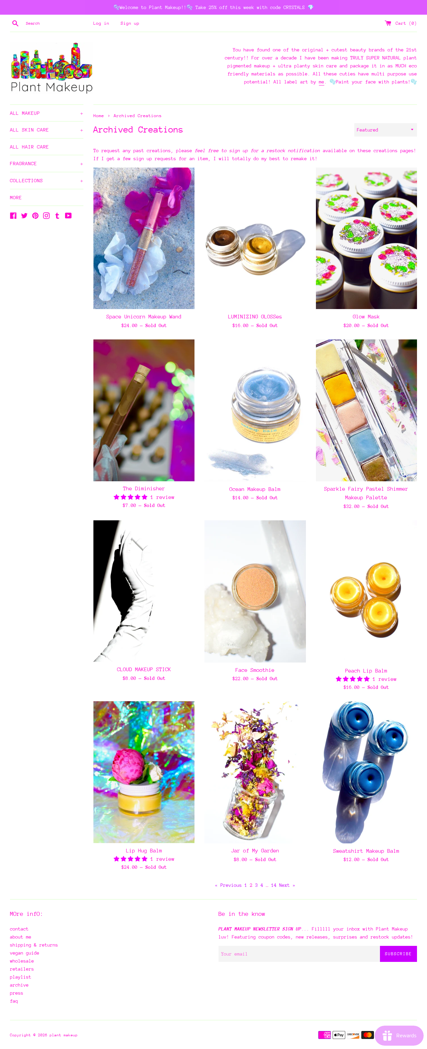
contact (19, 929)
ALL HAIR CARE (29, 147)
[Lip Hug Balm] (143, 772)
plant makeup (64, 1035)
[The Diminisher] (143, 410)
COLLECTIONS (46, 180)
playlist (20, 977)
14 (274, 885)
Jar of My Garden (255, 851)
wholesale (22, 961)
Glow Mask (366, 317)
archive (19, 985)
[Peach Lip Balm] (366, 591)
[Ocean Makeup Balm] (255, 410)
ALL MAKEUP (46, 113)
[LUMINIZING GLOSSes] (255, 238)
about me (20, 937)
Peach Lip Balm (366, 671)
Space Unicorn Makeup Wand (143, 317)
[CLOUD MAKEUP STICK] (143, 591)
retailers (22, 969)
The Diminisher (144, 489)
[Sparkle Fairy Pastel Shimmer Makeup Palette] (366, 410)
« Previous (228, 885)
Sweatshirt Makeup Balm (366, 851)
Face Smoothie (255, 670)
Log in (101, 23)
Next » (287, 885)
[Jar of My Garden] (255, 772)
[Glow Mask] (366, 238)
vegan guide (24, 953)
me (321, 81)
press (16, 993)
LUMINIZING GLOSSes (255, 317)
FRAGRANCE (46, 163)
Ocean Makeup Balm (255, 489)
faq (14, 1001)
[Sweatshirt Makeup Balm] (366, 772)
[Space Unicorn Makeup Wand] (143, 238)
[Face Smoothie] (255, 591)
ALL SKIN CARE (46, 130)
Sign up (130, 23)
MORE (16, 197)
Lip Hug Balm (144, 851)
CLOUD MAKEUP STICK (144, 670)
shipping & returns (34, 945)
